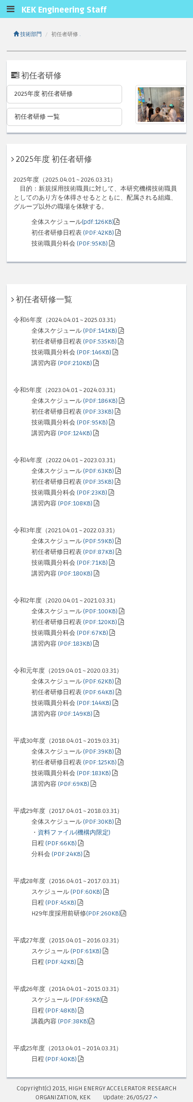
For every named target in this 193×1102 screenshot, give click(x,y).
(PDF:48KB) (61, 1010)
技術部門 (30, 34)
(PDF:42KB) (98, 232)
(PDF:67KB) (92, 633)
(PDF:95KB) (92, 243)
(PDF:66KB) (61, 843)
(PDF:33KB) (98, 411)
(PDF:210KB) (75, 363)
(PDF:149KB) (75, 714)
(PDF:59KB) (98, 541)
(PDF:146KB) (94, 352)
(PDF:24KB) (67, 854)
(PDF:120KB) (100, 622)
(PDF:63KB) (98, 471)
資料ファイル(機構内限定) (74, 832)
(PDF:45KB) (61, 902)
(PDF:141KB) (100, 331)
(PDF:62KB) (98, 681)
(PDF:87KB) (99, 552)
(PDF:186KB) (100, 401)
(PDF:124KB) (75, 433)
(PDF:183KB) (75, 643)
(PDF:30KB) (98, 821)
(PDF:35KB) (98, 482)
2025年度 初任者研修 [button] (43, 94)
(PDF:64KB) (99, 692)
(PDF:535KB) (100, 341)
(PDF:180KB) (75, 573)
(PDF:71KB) (92, 563)
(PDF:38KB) (73, 1021)
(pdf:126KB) (98, 222)
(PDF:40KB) (61, 1059)
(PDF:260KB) (103, 913)
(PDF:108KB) (75, 503)
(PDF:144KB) (94, 703)
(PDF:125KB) (100, 762)
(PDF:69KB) (74, 784)
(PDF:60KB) (86, 892)
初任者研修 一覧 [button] (37, 116)
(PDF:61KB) (86, 951)
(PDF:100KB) (100, 611)
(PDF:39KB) (98, 751)
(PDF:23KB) (92, 492)
